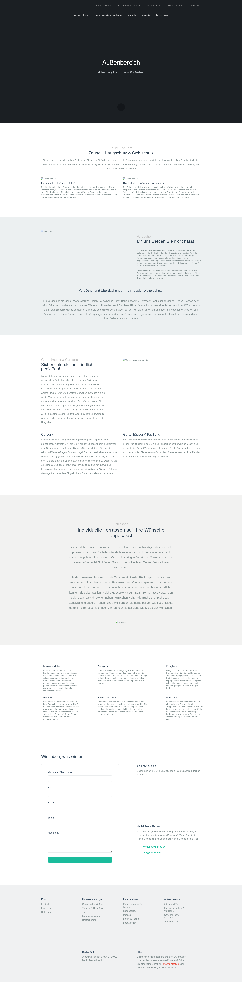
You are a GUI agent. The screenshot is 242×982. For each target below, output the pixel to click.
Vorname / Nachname (60, 772)
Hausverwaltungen (128, 5)
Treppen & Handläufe (92, 908)
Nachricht (53, 832)
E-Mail (51, 802)
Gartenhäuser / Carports (139, 15)
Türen (85, 912)
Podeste (127, 915)
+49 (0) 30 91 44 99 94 (154, 847)
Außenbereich (176, 5)
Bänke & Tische (131, 919)
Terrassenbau (162, 15)
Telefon (52, 817)
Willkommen (103, 5)
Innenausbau (153, 5)
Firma (51, 787)
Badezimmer (129, 923)
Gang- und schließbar (93, 904)
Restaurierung (89, 920)
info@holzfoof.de (152, 852)
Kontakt (45, 904)
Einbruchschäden (91, 916)
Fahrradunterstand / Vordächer (108, 15)
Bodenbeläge (130, 911)
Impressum (46, 908)
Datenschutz (47, 912)
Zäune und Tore (81, 15)
